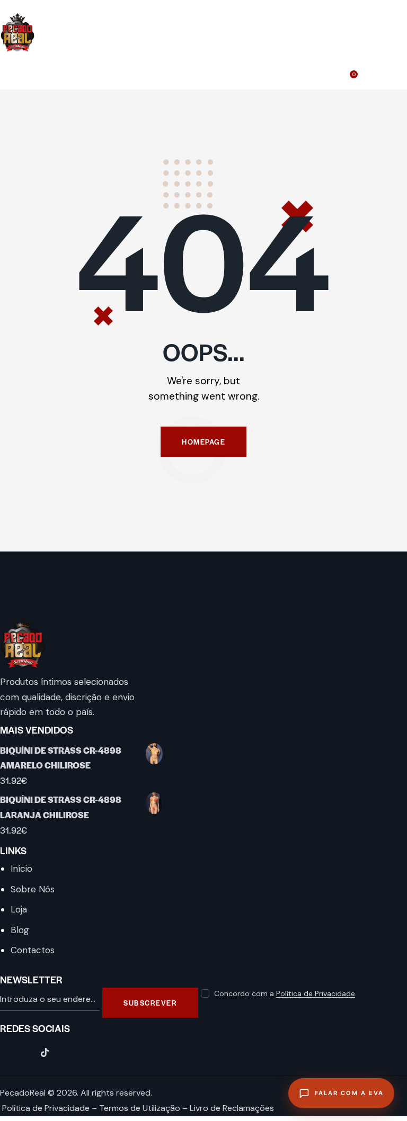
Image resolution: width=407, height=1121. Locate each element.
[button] (404, 69)
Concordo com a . (285, 993)
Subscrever (150, 1003)
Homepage (203, 442)
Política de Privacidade (315, 994)
